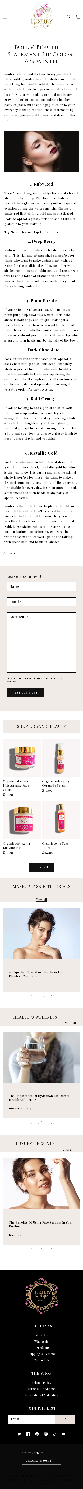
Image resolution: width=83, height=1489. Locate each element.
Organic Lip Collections (39, 232)
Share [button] (12, 553)
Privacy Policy (41, 1383)
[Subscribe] (65, 1419)
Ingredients (42, 1348)
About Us (41, 1335)
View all (41, 867)
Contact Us (41, 1360)
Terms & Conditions (41, 1389)
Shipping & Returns (41, 1354)
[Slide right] (51, 996)
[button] (5, 16)
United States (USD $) (38, 1460)
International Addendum (41, 1395)
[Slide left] (31, 996)
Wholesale (41, 1341)
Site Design (47, 1479)
